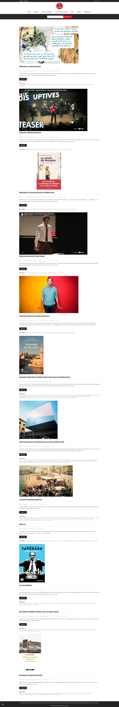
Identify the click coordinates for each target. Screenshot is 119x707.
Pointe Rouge (90, 518)
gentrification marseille (91, 395)
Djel (76, 459)
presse (21, 630)
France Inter (34, 149)
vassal (77, 209)
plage (82, 518)
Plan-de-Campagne (44, 694)
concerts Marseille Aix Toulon (76, 702)
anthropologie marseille (31, 395)
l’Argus (52, 629)
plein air (85, 518)
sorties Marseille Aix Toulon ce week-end (61, 702)
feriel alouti (39, 84)
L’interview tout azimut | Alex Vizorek (32, 256)
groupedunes (64, 461)
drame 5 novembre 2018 (32, 84)
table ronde (60, 462)
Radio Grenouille (23, 520)
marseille (86, 84)
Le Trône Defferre (25, 585)
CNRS (51, 395)
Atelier (43, 459)
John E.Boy (38, 518)
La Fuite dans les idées (29, 320)
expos (21, 461)
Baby (28, 517)
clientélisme (42, 540)
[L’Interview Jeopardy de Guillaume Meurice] (48, 295)
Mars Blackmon (46, 518)
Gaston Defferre (79, 395)
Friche (39, 461)
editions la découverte (57, 395)
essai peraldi (73, 395)
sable (36, 520)
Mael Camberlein (74, 84)
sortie (50, 462)
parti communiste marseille (36, 397)
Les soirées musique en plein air (30, 499)
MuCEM (89, 396)
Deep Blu (78, 517)
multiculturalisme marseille (25, 397)
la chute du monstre (48, 209)
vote (97, 540)
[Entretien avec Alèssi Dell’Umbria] (30, 653)
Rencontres (33, 462)
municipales (79, 540)
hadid (69, 461)
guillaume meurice (44, 149)
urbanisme (68, 462)
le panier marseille (40, 396)
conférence (67, 459)
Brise (56, 517)
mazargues (63, 396)
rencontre (29, 462)
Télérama (29, 630)
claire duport (39, 395)
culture (36, 693)
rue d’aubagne (22, 85)
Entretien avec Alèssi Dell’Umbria (30, 675)
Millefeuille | (30, 66)
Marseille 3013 (90, 603)
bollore (27, 332)
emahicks (80, 459)
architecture (39, 459)
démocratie (41, 603)
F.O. (58, 540)
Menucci (25, 604)
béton (59, 459)
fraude (49, 603)
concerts (62, 459)
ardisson (32, 272)
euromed (84, 459)
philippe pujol (66, 209)
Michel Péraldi (77, 396)
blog (20, 629)
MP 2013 (84, 629)
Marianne (56, 629)
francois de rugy (40, 332)
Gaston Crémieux (68, 603)
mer (60, 518)
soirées (42, 520)
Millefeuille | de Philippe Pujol (36, 192)
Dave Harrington (72, 517)
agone (21, 693)
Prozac (52, 694)
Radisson (29, 520)
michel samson (84, 396)
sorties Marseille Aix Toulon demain (45, 702)
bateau (31, 517)
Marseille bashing (66, 629)
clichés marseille (46, 395)
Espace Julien (28, 149)
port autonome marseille (55, 397)
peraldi (21, 462)
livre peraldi (46, 396)
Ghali (61, 693)
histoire (63, 693)
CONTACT (21, 1)
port (49, 694)
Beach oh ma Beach (40, 517)
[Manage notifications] (3, 704)
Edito (25, 528)
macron (50, 149)
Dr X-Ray (96, 517)
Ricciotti (42, 462)
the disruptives (69, 149)
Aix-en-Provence (23, 395)
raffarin (58, 149)
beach (34, 517)
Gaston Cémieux (61, 603)
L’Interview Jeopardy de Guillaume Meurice (34, 316)
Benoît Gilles (36, 540)
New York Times (93, 629)
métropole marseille (70, 396)
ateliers (46, 459)
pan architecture (94, 461)
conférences (72, 459)
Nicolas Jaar (63, 518)
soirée (39, 520)
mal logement (81, 84)
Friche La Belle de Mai (53, 461)
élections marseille (66, 395)
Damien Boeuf (48, 446)
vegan (65, 332)
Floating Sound (26, 518)
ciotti (30, 332)
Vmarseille (38, 630)
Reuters (84, 540)
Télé (26, 630)
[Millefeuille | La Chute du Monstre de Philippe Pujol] (48, 171)
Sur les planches (27, 260)
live (42, 518)
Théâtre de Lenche (58, 694)
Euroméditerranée (90, 459)
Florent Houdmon (46, 84)
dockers (40, 693)
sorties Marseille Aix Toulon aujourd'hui (28, 702)
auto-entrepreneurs (29, 540)
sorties (61, 149)
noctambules (69, 518)
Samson (46, 462)
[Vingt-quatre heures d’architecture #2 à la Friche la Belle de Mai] (38, 420)
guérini (98, 395)
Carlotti (21, 603)
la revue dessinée (66, 84)
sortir (64, 149)
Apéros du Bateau (23, 517)
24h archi (21, 459)
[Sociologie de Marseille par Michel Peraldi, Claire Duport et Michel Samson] (31, 355)
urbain (64, 462)
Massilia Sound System (24, 694)
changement (25, 603)
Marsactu (70, 540)
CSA (23, 629)
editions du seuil (36, 209)
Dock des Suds (85, 517)
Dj (80, 517)
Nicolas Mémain (87, 461)
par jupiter (45, 272)
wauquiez (72, 332)
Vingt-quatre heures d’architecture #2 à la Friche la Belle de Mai (41, 442)
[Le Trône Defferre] (32, 563)
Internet (32, 629)
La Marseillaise (38, 629)
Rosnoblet (88, 540)
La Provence (65, 540)
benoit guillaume (23, 84)
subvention (93, 540)
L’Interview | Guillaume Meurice (30, 132)
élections (55, 540)
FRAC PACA (35, 461)
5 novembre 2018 (29, 209)
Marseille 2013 (83, 603)
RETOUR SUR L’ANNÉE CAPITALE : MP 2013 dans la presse (39, 611)
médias (80, 629)
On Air (74, 518)
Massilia (95, 603)
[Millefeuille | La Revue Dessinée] (48, 45)
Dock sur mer (91, 517)
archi (35, 459)
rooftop (32, 520)
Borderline (53, 517)
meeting (21, 604)
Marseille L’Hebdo (74, 629)
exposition (25, 461)
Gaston (56, 603)
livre (53, 209)
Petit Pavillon (78, 518)
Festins (25, 629)
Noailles (60, 209)
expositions (29, 461)
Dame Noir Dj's (61, 517)
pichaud (24, 462)
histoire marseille (23, 396)
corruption (50, 540)
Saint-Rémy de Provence (52, 272)
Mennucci (56, 518)
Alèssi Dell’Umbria (26, 693)
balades (50, 459)
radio (24, 630)
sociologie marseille (65, 397)
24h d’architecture (27, 459)
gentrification (56, 693)
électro (21, 518)
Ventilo (53, 260)
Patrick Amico (91, 84)
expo (96, 459)
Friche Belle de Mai (45, 461)
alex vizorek (28, 272)
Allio (32, 459)
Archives (26, 1)
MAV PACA (77, 461)
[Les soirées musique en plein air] (46, 481)
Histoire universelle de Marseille (72, 693)
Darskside (66, 517)
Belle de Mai (54, 459)
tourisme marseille (73, 397)
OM (38, 694)
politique (36, 604)
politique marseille (46, 397)
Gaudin (61, 84)
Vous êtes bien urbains (29, 446)
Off (33, 604)
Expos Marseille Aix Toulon (88, 702)
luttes (80, 693)
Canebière (33, 693)
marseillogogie (57, 396)
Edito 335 (22, 524)
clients (46, 540)
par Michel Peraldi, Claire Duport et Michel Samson (44, 377)
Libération (49, 629)
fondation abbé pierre (54, 84)
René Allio (39, 462)
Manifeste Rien (85, 693)
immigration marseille (31, 396)
